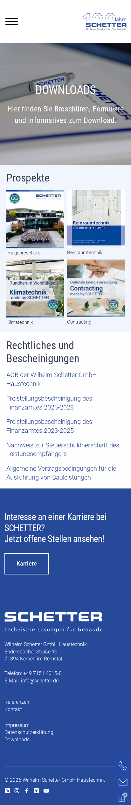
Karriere (27, 563)
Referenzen (16, 702)
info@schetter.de (40, 681)
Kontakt (13, 709)
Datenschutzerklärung (28, 732)
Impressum (17, 725)
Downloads (17, 740)
